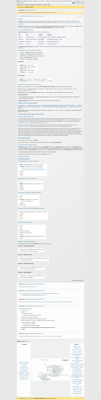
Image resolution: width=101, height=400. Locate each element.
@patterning (42, 284)
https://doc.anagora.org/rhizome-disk (29, 286)
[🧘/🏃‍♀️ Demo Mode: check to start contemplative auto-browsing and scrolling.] (76, 3)
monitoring (25, 375)
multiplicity (79, 383)
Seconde (69, 126)
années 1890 (31, 131)
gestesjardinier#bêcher (77, 370)
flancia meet (27, 374)
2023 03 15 (74, 352)
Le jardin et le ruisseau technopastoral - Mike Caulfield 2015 (33, 169)
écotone (23, 105)
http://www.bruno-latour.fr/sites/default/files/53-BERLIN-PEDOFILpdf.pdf (42, 105)
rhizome (59, 336)
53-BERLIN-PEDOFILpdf (47, 106)
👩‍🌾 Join (49, 4)
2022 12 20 (74, 349)
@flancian (41, 333)
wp (78, 395)
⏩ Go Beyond (27, 4)
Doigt (53, 106)
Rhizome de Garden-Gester (23, 156)
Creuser (25, 106)
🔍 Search (19, 4)
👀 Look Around (39, 4)
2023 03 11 (79, 351)
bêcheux (65, 121)
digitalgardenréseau (75, 367)
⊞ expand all (33, 4)
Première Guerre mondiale (51, 126)
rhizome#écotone (75, 389)
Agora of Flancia (29, 398)
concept (81, 363)
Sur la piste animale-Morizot (27, 201)
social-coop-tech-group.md (31, 284)
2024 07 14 (79, 352)
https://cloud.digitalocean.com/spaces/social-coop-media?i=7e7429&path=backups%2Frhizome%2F (39, 293)
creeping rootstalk (24, 370)
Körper (32, 106)
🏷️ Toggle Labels (65, 360)
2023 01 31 (26, 363)
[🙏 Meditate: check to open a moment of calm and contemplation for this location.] (81, 3)
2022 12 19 (21, 363)
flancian (81, 367)
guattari (74, 372)
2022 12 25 (79, 349)
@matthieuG (28, 10)
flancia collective (21, 374)
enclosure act (27, 122)
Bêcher (74, 105)
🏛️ (25, 398)
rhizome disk (22, 377)
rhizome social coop (77, 388)
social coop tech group (24, 379)
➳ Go (22, 4)
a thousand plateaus (24, 369)
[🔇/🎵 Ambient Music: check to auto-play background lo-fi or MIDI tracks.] (79, 3)
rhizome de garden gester (77, 386)
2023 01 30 (74, 351)
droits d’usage (67, 120)
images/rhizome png (78, 379)
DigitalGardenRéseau (62, 106)
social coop (78, 391)
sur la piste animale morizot (77, 393)
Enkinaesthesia (37, 106)
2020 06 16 (21, 362)
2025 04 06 (24, 365)
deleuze (72, 365)
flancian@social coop (77, 368)
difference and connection (24, 372)
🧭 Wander (44, 4)
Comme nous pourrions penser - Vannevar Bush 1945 (32, 167)
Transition (59, 105)
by (31, 284)
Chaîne (80, 106)
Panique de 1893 (25, 126)
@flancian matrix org (75, 363)
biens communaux (44, 122)
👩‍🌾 (25, 284)
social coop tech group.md (31, 333)
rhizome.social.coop (25, 310)
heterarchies (79, 372)
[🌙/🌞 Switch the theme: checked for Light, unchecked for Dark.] (74, 3)
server (74, 391)
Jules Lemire (57, 131)
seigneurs (78, 118)
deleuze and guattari (79, 365)
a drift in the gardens (24, 367)
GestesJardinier (69, 105)
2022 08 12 (26, 362)
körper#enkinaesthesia (77, 381)
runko (27, 377)
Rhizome (20, 105)
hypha (21, 375)
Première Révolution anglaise (25, 121)
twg (76, 395)
